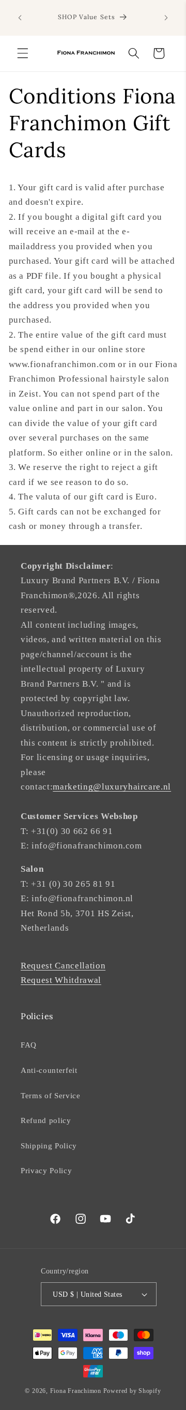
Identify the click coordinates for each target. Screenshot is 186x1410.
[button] (22, 53)
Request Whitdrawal (61, 980)
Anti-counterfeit (49, 1070)
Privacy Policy (46, 1170)
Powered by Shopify (132, 1390)
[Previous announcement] (20, 18)
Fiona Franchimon (75, 1390)
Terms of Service (51, 1095)
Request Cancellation (63, 966)
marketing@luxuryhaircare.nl (112, 787)
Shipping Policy (49, 1145)
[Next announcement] (166, 18)
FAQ (29, 1044)
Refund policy (46, 1120)
